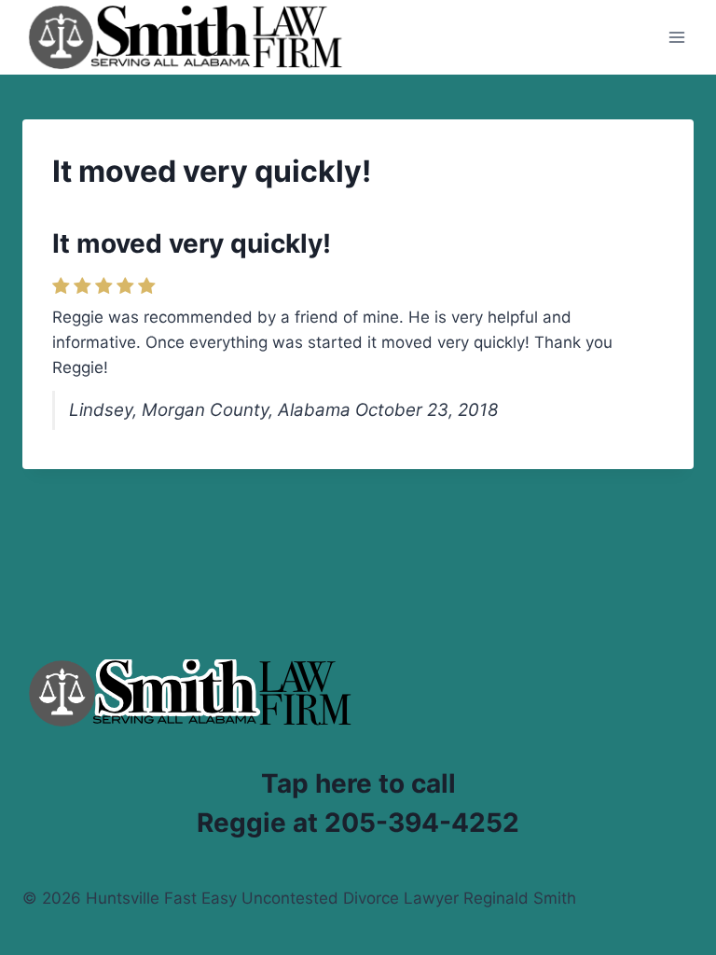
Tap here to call (358, 783)
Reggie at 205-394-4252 (358, 822)
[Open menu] (676, 36)
